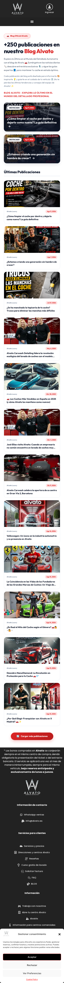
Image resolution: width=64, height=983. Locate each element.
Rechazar (32, 965)
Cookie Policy (32, 979)
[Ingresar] (49, 7)
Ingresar (49, 12)
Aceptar (32, 957)
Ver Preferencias (32, 973)
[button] (59, 934)
